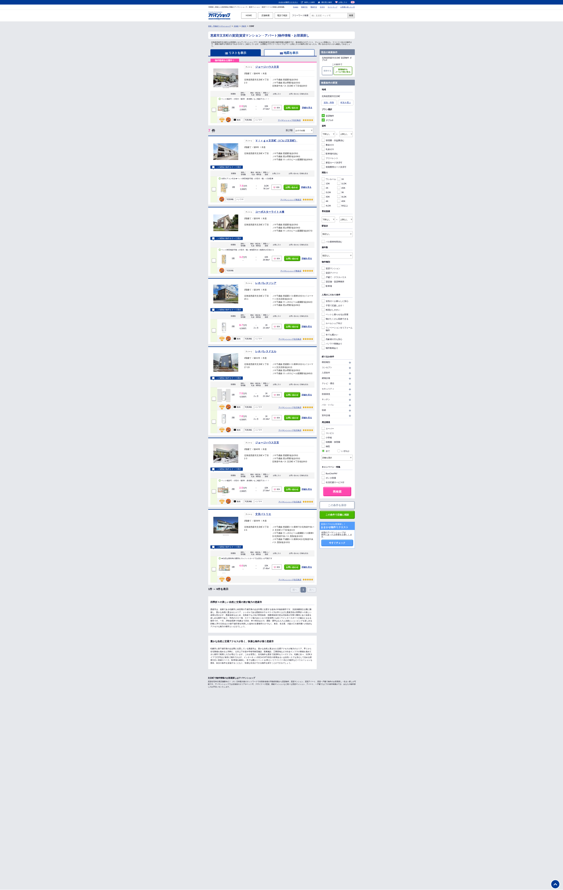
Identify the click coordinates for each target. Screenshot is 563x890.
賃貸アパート (332, 273)
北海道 (236, 26)
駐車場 (329, 286)
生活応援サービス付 (335, 482)
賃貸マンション (333, 268)
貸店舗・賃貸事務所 (335, 281)
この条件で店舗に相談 (337, 514)
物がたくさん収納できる (337, 319)
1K (342, 179)
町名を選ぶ (346, 102)
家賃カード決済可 (334, 162)
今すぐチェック (337, 543)
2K (327, 188)
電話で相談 (282, 15)
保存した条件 (309, 2)
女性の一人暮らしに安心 (337, 301)
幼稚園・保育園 (333, 442)
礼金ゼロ (330, 149)
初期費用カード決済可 (336, 167)
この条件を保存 (337, 505)
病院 (328, 446)
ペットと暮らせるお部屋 (337, 314)
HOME (249, 15)
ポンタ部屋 (331, 478)
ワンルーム (331, 179)
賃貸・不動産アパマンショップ (219, 26)
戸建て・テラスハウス (336, 277)
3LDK (343, 197)
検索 (351, 15)
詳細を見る (307, 107)
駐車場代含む (332, 153)
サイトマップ (332, 7)
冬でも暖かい (332, 335)
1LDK (343, 183)
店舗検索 (265, 15)
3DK (328, 197)
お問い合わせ (292, 108)
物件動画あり (332, 348)
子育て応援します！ (335, 305)
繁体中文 (314, 7)
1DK (328, 183)
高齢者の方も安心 (334, 339)
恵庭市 (243, 26)
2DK (343, 188)
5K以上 (344, 206)
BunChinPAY (331, 473)
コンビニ (330, 433)
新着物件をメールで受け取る (343, 70)
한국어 (322, 7)
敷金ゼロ (330, 145)
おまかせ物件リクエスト (288, 2)
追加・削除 (329, 102)
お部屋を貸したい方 (347, 7)
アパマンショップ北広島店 (289, 120)
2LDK (328, 192)
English (295, 7)
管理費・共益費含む (335, 140)
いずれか (345, 451)
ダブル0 (329, 120)
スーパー (330, 428)
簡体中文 (304, 7)
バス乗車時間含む (334, 242)
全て (328, 451)
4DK (343, 201)
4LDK (328, 206)
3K (342, 192)
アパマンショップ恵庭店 (290, 200)
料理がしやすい (333, 310)
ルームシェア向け (334, 323)
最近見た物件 (326, 2)
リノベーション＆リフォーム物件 (339, 328)
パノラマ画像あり (334, 343)
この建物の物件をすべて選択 (228, 167)
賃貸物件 (330, 116)
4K (327, 201)
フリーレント (332, 158)
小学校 (329, 437)
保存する (327, 71)
